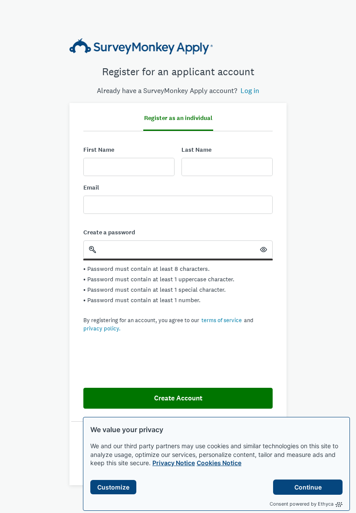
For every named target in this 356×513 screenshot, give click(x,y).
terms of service (221, 320)
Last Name (196, 150)
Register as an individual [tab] (178, 118)
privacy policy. (102, 328)
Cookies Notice (219, 462)
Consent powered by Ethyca (301, 504)
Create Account (178, 398)
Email (91, 187)
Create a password (109, 232)
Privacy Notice (173, 462)
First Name (98, 150)
